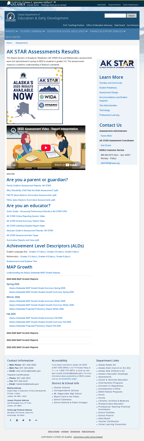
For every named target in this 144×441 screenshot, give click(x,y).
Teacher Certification (108, 421)
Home (9, 42)
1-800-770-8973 (67, 370)
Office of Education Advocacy (99, 25)
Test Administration (108, 105)
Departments (115, 5)
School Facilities (106, 412)
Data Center (12, 37)
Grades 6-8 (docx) (55, 251)
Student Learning (31, 31)
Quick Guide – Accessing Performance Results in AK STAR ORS (37, 211)
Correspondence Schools (66, 390)
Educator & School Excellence (66, 31)
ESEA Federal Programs (110, 391)
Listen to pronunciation (54, 2)
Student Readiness (108, 87)
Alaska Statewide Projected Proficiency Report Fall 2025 (35, 325)
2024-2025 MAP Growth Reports (22, 333)
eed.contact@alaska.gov (28, 370)
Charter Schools (62, 387)
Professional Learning (109, 114)
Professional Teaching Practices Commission (114, 408)
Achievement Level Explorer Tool (22, 261)
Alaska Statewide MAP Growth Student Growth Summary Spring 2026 (41, 291)
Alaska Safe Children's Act (111, 370)
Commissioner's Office (109, 388)
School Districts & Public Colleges (70, 402)
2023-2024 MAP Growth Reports (22, 340)
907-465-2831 (24, 378)
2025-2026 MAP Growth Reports (22, 279)
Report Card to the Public (66, 396)
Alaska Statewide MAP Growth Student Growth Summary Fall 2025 (40, 321)
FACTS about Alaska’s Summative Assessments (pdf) (32, 194)
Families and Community (110, 82)
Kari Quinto (106, 145)
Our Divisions (133, 25)
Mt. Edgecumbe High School (68, 393)
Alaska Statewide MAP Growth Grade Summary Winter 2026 (37, 300)
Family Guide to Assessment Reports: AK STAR (29, 185)
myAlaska (101, 5)
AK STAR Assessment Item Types (22, 235)
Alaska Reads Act (107, 364)
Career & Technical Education (113, 379)
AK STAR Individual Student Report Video (26, 225)
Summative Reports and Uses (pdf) (23, 239)
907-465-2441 (21, 381)
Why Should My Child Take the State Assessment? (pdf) (32, 190)
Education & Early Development (88, 437)
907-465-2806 (27, 367)
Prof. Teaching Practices (73, 25)
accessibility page (68, 378)
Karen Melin (106, 135)
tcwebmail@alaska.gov (27, 383)
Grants (101, 397)
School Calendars (63, 399)
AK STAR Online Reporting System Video (26, 216)
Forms (101, 394)
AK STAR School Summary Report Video (26, 220)
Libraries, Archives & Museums (113, 400)
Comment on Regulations (110, 385)
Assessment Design (108, 92)
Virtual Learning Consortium (112, 424)
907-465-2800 (29, 364)
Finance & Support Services (106, 31)
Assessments (22, 42)
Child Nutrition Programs (110, 382)
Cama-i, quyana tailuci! (37, 2)
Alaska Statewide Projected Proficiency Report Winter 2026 (36, 308)
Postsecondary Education (111, 403)
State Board (119, 25)
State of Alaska (16, 3)
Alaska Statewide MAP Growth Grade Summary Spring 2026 (37, 287)
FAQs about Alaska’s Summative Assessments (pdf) (31, 199)
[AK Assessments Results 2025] (35, 95)
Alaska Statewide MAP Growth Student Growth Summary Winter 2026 (41, 304)
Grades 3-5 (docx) (37, 251)
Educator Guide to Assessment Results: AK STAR (30, 230)
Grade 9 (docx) (72, 251)
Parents (10, 31)
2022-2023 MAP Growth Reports (22, 347)
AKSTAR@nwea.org (110, 162)
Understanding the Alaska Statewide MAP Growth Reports (33, 272)
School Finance (106, 415)
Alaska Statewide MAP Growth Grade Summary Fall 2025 (35, 317)
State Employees (130, 5)
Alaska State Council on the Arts (114, 367)
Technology (104, 110)
